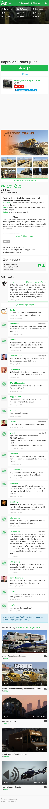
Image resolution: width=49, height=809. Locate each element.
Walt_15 (13, 410)
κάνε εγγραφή (36, 617)
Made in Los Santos (8, 801)
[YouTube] (15, 83)
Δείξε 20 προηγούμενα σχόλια (24, 305)
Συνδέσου (24, 617)
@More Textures (16, 285)
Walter (5, 212)
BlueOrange (7, 202)
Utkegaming (15, 518)
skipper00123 (15, 396)
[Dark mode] (42, 3)
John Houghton (16, 578)
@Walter (13, 372)
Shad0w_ (13, 339)
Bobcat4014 (15, 453)
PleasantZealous (16, 470)
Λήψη (26, 68)
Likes (19, 187)
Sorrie (12, 310)
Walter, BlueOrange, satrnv (27, 80)
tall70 (12, 282)
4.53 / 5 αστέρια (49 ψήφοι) (10, 192)
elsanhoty (14, 502)
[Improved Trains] (24, 142)
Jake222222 (14, 323)
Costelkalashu (16, 356)
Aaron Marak (15, 369)
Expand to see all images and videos (24, 180)
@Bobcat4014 (15, 504)
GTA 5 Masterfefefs (17, 383)
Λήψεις (8, 187)
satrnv (5, 207)
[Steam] (18, 83)
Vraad (12, 433)
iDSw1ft (13, 421)
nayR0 (12, 591)
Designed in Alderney (9, 799)
